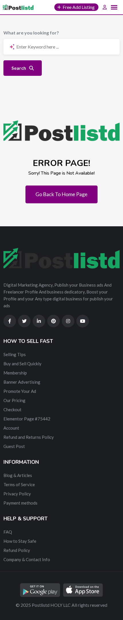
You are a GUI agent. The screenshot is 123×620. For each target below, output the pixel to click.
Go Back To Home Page (61, 194)
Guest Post (14, 446)
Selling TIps (14, 354)
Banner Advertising (21, 382)
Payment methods (20, 502)
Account (11, 427)
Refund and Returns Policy (28, 437)
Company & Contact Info (26, 559)
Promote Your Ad (19, 391)
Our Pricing (14, 400)
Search (19, 68)
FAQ (7, 531)
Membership (15, 372)
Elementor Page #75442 (26, 418)
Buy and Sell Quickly (22, 363)
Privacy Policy (17, 493)
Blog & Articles (17, 475)
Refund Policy (16, 550)
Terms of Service (19, 484)
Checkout (12, 409)
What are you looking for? (31, 32)
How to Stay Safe (19, 541)
